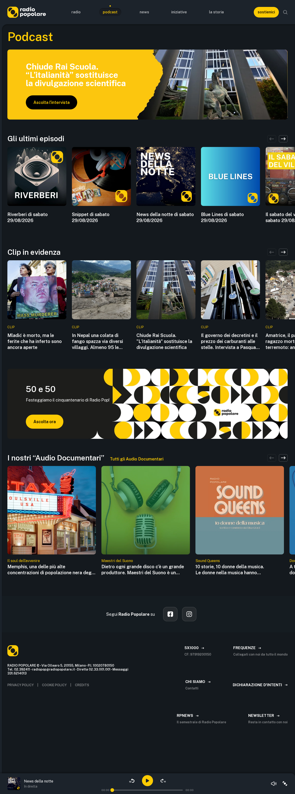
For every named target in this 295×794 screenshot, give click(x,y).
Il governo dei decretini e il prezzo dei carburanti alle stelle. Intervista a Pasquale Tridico (230, 341)
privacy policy (20, 685)
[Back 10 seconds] (132, 780)
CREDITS (82, 685)
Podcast (110, 12)
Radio (76, 12)
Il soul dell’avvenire (23, 561)
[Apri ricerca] (285, 12)
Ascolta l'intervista (51, 102)
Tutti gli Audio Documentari (136, 459)
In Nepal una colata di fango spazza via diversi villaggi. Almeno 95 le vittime (97, 341)
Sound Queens (207, 561)
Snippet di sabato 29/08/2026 (90, 217)
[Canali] (285, 783)
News (144, 12)
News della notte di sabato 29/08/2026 (165, 217)
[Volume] (274, 783)
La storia (216, 12)
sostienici (266, 12)
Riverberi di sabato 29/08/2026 (27, 217)
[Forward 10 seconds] (163, 780)
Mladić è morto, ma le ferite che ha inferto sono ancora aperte (34, 341)
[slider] (112, 790)
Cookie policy (54, 685)
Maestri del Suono (117, 561)
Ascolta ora (44, 421)
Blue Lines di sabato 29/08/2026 (222, 217)
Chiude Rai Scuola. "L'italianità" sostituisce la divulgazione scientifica (164, 341)
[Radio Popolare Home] (26, 12)
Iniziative (179, 12)
